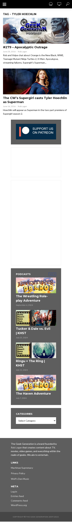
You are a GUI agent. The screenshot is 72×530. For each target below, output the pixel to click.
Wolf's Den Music (20, 478)
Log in (14, 491)
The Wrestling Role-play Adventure (32, 298)
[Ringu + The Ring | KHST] (36, 350)
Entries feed (17, 496)
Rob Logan (22, 51)
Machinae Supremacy (22, 467)
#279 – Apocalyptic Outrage (25, 47)
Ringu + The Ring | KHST (30, 363)
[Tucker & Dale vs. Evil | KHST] (36, 318)
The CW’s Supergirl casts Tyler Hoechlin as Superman (35, 100)
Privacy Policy (18, 473)
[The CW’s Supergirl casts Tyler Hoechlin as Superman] (36, 81)
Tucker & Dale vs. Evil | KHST (33, 331)
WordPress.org (19, 505)
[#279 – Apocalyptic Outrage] (36, 31)
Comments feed (19, 500)
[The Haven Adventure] (36, 383)
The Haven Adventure (33, 393)
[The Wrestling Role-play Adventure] (36, 285)
